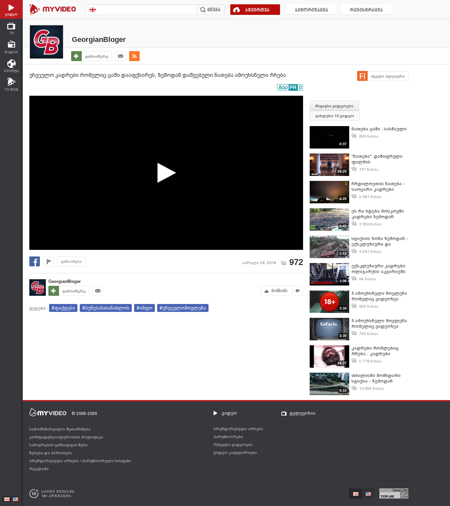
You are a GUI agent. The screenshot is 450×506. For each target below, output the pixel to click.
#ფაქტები (63, 308)
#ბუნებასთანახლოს (105, 308)
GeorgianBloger (99, 39)
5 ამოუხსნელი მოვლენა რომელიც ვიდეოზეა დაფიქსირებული (379, 296)
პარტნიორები (228, 437)
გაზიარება (71, 261)
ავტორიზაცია (311, 10)
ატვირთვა (257, 10)
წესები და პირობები (50, 453)
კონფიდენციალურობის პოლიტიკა (66, 437)
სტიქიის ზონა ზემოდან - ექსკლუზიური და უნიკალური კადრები (380, 241)
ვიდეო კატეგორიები (235, 453)
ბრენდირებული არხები (54, 460)
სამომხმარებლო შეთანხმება (60, 429)
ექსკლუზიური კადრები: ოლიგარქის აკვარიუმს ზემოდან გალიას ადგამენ (379, 268)
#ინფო (144, 308)
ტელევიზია (303, 413)
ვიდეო (229, 413)
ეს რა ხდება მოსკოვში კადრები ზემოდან (378, 214)
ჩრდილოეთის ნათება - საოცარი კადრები (378, 186)
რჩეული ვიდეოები (233, 445)
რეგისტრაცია (366, 10)
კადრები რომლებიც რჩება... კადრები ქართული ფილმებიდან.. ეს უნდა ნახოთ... (380, 351)
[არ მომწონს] (298, 291)
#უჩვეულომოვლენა (182, 308)
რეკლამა (39, 468)
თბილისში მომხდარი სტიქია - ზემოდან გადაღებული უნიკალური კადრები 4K (379, 378)
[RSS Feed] (134, 56)
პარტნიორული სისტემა (106, 460)
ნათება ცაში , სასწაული (379, 128)
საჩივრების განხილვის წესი (58, 445)
